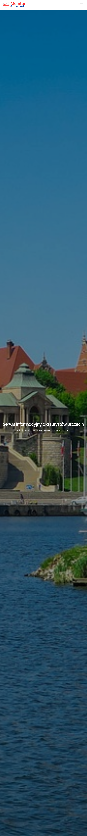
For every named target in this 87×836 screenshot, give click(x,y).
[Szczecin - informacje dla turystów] (18, 7)
